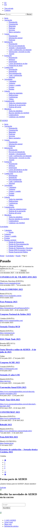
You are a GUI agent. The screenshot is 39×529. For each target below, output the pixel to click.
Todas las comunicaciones (17, 103)
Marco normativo (14, 32)
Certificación (8, 67)
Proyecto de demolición (17, 46)
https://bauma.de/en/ (7, 443)
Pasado (11, 232)
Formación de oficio (15, 65)
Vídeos (11, 99)
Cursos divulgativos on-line (18, 63)
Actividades (8, 79)
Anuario (11, 54)
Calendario (12, 81)
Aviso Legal (8, 522)
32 (5, 472)
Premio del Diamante (16, 246)
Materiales (12, 26)
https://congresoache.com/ (9, 369)
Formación (8, 56)
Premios (11, 89)
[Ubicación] (13, 516)
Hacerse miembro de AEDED (19, 113)
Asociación (8, 20)
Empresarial (13, 61)
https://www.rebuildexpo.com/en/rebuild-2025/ (16, 431)
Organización (13, 24)
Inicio (6, 18)
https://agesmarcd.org (7, 333)
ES (5, 3)
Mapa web (8, 524)
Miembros (7, 109)
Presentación (13, 22)
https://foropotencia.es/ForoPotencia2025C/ (15, 308)
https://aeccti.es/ (5, 381)
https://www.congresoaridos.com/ (11, 320)
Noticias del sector (15, 107)
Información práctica (11, 526)
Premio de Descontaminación (19, 244)
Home (2, 256)
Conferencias (13, 97)
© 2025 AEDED (10, 520)
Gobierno (12, 83)
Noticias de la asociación (17, 105)
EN (5, 5)
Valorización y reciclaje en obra (19, 52)
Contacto (7, 10)
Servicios (12, 30)
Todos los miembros (15, 111)
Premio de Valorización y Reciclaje (21, 248)
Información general (15, 38)
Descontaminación (15, 73)
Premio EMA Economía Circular (20, 250)
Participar (12, 28)
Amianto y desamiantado (17, 48)
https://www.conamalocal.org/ (10, 283)
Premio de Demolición (16, 242)
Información (8, 42)
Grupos (6, 34)
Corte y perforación (15, 75)
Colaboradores (14, 115)
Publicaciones (13, 95)
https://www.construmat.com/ (10, 418)
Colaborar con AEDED (17, 117)
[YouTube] (7, 516)
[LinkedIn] (2, 516)
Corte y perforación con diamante (20, 50)
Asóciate (3, 487)
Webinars (12, 59)
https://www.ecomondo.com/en (10, 296)
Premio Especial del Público (18, 252)
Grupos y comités (15, 85)
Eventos (11, 87)
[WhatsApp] (18, 516)
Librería (7, 91)
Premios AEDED (10, 240)
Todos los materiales (16, 93)
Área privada (8, 8)
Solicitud (12, 77)
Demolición (13, 71)
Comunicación (9, 101)
